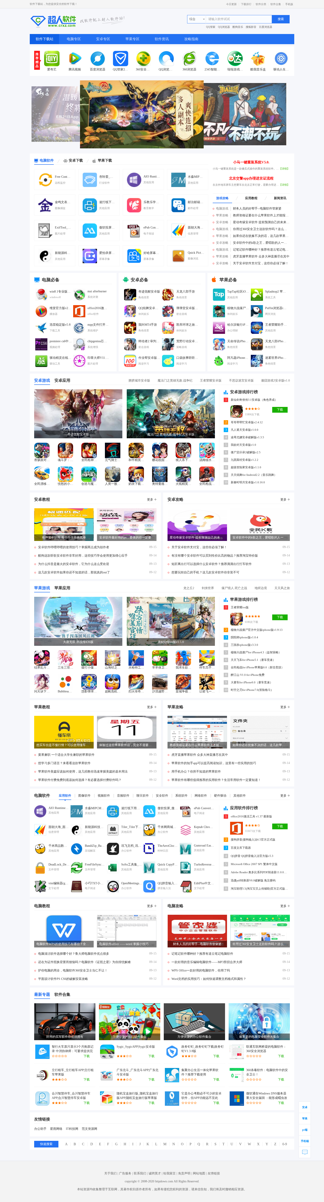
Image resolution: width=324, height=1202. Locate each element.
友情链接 (214, 1173)
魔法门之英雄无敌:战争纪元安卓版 (170, 434)
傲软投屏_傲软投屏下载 (107, 227)
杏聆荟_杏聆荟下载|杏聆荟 (107, 176)
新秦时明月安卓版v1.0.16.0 (248, 482)
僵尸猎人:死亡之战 (234, 588)
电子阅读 (148, 233)
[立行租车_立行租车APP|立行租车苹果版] (42, 1075)
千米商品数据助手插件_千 (58, 845)
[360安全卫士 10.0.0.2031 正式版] (143, 58)
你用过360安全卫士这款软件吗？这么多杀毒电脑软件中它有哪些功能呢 (261, 229)
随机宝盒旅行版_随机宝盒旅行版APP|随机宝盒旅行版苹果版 (137, 1096)
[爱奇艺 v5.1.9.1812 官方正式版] (52, 58)
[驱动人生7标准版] (281, 58)
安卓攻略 (222, 222)
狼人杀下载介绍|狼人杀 (183, 460)
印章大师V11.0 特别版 (99, 357)
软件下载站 (44, 39)
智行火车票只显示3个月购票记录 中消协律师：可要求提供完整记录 (72, 1049)
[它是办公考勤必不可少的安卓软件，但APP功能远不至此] (172, 1098)
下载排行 (246, 4)
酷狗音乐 (238, 26)
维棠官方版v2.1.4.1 (61, 308)
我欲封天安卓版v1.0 (243, 444)
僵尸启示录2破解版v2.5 (246, 452)
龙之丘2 (188, 588)
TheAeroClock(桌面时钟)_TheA (168, 845)
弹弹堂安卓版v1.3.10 (187, 308)
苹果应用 (62, 588)
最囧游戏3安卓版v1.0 (275, 380)
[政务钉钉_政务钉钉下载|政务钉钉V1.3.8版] (172, 1052)
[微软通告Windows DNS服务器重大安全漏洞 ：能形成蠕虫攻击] (237, 1098)
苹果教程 (42, 707)
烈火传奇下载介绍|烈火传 (136, 691)
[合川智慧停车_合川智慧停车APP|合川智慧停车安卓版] (42, 1098)
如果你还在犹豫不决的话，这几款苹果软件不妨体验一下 (261, 236)
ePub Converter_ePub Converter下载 (151, 227)
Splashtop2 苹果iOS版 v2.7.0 (276, 291)
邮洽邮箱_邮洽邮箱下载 (196, 202)
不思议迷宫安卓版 (241, 380)
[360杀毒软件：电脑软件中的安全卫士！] (237, 1075)
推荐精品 (37, 60)
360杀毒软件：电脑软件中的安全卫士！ (267, 1072)
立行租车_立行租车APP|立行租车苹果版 (73, 1072)
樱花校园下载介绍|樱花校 (160, 460)
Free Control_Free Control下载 (63, 176)
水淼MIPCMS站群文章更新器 (196, 176)
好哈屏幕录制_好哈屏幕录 (151, 253)
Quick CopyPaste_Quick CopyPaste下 (168, 864)
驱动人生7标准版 (281, 69)
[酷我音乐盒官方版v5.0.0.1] (258, 58)
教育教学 (148, 208)
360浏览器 (189, 69)
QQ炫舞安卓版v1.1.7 (149, 308)
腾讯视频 (75, 69)
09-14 (152, 555)
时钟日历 (163, 850)
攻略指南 (191, 39)
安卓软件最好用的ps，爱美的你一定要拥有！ (126, 537)
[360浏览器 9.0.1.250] (189, 58)
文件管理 (53, 869)
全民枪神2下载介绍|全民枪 (89, 460)
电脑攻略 (175, 906)
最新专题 (42, 994)
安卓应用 (62, 380)
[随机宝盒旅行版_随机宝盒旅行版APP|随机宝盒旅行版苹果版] (107, 1098)
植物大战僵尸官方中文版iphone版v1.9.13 (257, 629)
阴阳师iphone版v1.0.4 (244, 637)
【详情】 (284, 168)
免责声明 (184, 1173)
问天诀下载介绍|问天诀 (42, 691)
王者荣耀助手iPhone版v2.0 (276, 324)
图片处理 (60, 233)
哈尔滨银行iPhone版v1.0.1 (238, 324)
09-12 (152, 572)
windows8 (55, 297)
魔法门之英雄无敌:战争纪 (175, 380)
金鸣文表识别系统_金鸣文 (63, 202)
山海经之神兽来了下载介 (112, 667)
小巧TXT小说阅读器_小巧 (95, 883)
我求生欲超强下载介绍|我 (183, 667)
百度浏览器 (265, 26)
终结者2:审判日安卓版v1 (149, 341)
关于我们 (110, 1173)
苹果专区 (132, 39)
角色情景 (143, 297)
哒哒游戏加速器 (235, 69)
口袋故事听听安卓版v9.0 (187, 357)
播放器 (54, 314)
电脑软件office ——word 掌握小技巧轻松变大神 (126, 944)
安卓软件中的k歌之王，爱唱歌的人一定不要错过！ (261, 242)
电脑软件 (47, 160)
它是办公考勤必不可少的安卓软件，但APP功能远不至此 (201, 1096)
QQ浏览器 (224, 26)
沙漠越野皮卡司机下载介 (160, 691)
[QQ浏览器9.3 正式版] (166, 58)
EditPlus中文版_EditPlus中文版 (204, 883)
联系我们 (140, 1173)
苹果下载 (105, 160)
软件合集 (275, 4)
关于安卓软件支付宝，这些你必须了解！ (261, 263)
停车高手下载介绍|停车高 (207, 667)
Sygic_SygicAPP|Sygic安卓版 (136, 1046)
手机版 (289, 4)
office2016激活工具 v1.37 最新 (99, 308)
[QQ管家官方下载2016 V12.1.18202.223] (120, 58)
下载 (280, 409)
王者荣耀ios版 (240, 607)
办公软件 (163, 831)
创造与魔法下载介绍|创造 (89, 484)
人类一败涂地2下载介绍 (112, 484)
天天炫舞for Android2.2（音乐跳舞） (254, 474)
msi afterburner (97, 291)
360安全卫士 (143, 69)
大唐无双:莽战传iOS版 (78, 642)
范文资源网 (89, 1128)
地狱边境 (261, 588)
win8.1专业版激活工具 (61, 291)
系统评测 (93, 297)
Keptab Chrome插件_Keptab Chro (204, 827)
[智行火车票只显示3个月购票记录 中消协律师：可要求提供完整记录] (42, 1052)
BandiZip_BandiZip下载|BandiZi (95, 845)
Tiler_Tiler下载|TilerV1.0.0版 (131, 827)
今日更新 (231, 4)
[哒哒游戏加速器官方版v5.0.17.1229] (235, 58)
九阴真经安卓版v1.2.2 (244, 459)
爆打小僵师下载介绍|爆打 (89, 667)
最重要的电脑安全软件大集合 (259, 1036)
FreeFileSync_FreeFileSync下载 (95, 864)
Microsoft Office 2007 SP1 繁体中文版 (254, 864)
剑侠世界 (208, 588)
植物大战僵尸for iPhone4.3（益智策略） (256, 652)
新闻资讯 (280, 198)
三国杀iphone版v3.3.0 (244, 644)
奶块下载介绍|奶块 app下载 (136, 484)
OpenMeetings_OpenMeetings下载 (131, 883)
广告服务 (125, 1173)
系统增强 (93, 347)
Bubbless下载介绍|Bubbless (65, 691)
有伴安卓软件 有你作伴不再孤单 (64, 537)
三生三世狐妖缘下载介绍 (65, 667)
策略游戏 (181, 347)
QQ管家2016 (120, 69)
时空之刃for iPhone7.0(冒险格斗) (251, 690)
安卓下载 (76, 160)
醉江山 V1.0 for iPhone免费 (247, 675)
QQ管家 (210, 26)
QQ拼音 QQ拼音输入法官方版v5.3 (252, 856)
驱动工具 (55, 363)
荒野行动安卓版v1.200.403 (187, 341)
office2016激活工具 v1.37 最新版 (251, 816)
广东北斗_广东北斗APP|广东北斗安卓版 (137, 1072)
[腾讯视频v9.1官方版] (74, 58)
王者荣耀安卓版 (211, 380)
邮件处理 (193, 208)
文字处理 (53, 888)
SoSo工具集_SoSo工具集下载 (131, 864)
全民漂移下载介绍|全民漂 (42, 484)
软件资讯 (162, 39)
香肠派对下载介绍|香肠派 (42, 460)
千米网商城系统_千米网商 (168, 827)
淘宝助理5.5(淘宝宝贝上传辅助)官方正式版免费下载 (259, 888)
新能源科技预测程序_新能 (63, 253)
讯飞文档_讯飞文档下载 (131, 845)
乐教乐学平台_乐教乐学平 (151, 202)
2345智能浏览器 (212, 69)
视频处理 (55, 347)
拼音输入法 (164, 888)
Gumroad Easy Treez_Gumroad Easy (204, 845)
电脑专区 (74, 39)
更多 (150, 499)
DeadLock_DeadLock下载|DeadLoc (58, 864)
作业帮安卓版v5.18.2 (149, 357)
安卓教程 (42, 499)
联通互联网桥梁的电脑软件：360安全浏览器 (266, 1049)
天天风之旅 (282, 588)
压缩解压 (90, 850)
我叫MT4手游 (147, 324)
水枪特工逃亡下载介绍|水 (136, 667)
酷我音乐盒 (258, 69)
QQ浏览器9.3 (166, 69)
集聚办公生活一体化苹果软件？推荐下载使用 (199, 1072)
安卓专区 (103, 39)
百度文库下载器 (241, 847)
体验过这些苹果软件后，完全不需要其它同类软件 (126, 745)
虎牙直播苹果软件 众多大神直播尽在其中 (261, 256)
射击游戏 (181, 314)
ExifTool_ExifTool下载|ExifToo (63, 227)
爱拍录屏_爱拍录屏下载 (107, 253)
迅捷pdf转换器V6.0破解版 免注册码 (253, 880)
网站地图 (199, 1173)
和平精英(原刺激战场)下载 (136, 460)
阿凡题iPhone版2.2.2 (238, 357)
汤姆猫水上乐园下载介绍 (207, 460)
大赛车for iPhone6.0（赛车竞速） (252, 682)
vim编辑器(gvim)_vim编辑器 (58, 883)
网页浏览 (270, 314)
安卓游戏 (42, 380)
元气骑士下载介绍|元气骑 (112, 460)
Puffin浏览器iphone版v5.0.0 (276, 308)
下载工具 (55, 330)
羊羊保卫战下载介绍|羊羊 (160, 667)
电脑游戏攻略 (222, 209)
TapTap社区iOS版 (238, 291)
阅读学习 (143, 363)
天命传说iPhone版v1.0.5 (238, 341)
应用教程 (251, 198)
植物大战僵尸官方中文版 (238, 308)
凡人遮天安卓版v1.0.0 (244, 429)
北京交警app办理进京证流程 (251, 178)
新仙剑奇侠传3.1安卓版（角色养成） (254, 399)
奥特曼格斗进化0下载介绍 (160, 484)
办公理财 (232, 330)
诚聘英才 (155, 1173)
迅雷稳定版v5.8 (60, 324)
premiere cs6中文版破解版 (61, 341)
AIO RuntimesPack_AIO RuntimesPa (151, 176)
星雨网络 (56, 1128)
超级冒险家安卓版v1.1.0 (246, 467)
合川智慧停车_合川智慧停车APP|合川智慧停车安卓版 (71, 1096)
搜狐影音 (251, 26)
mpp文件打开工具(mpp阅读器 (99, 324)
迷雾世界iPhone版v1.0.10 (276, 357)
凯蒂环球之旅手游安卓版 (187, 324)
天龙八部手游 (185, 291)
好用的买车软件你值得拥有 (64, 1036)
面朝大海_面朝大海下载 (196, 227)
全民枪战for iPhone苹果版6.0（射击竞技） (257, 667)
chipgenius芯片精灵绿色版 (99, 341)
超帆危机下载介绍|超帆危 (112, 691)
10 (225, 482)
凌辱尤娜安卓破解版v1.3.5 (247, 437)
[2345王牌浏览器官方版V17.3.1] (212, 58)
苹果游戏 (42, 588)
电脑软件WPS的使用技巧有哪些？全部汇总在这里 (63, 944)
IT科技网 (72, 1128)
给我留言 (169, 1173)
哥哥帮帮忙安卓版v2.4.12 (247, 422)
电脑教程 (42, 906)
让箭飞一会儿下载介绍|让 (207, 691)
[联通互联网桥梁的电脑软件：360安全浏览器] (237, 1052)
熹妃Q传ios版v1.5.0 (171, 642)
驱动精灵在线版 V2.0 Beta (61, 357)
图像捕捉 (60, 208)
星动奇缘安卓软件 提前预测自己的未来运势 (261, 222)
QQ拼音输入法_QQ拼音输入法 (168, 883)
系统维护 (93, 330)
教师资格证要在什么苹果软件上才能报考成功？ (261, 215)
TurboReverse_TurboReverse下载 (204, 864)
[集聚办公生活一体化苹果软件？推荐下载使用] (172, 1075)
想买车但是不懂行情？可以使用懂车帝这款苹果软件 (63, 745)
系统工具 (270, 297)
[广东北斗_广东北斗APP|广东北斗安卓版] (107, 1075)
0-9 (284, 1144)
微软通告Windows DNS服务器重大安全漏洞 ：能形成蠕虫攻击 (266, 1096)
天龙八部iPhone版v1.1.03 (276, 341)
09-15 (152, 547)
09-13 (152, 563)
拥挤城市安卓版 (139, 380)
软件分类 (261, 4)
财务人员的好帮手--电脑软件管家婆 (257, 208)
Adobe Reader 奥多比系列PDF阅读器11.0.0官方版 (259, 872)
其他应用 (148, 182)
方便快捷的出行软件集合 (130, 1036)
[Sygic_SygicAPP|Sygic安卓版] (107, 1052)
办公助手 (40, 1128)
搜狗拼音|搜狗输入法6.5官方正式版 (253, 839)
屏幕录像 (104, 259)
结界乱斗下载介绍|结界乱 (42, 667)
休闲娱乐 (143, 314)
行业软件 (104, 182)
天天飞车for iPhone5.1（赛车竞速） (253, 659)
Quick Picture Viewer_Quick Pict (196, 252)
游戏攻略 (222, 198)
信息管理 (193, 233)
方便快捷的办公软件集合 (194, 1036)
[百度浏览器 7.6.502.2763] (97, 58)
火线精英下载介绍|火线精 (183, 484)
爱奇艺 (51, 69)
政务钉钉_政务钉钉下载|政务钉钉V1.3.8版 (202, 1049)
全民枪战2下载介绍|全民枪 (207, 484)
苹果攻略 (222, 215)
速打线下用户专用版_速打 (107, 202)
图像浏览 (193, 258)
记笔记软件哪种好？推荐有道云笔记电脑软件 (261, 249)
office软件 (93, 314)
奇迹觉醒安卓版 (149, 291)
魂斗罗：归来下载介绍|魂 (65, 460)
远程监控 (60, 182)
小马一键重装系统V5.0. (251, 162)
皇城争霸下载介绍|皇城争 (183, 691)
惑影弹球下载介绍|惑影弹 (89, 691)
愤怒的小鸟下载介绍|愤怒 (65, 484)
